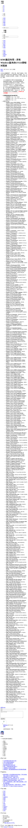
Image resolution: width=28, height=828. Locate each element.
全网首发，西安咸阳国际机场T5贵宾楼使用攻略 (14, 769)
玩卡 (4, 21)
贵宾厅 (5, 809)
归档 (4, 51)
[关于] (3, 6)
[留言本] (3, 10)
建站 (4, 794)
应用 (4, 798)
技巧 (4, 792)
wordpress (5, 796)
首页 (4, 18)
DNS (4, 810)
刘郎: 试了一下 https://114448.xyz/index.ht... (13, 786)
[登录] (3, 11)
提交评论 (3, 718)
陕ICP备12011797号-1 (10, 822)
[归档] (3, 7)
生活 (4, 805)
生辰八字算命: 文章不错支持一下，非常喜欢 (13, 778)
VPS (4, 23)
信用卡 (5, 807)
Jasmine (5, 826)
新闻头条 (5, 725)
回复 (4, 726)
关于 (4, 50)
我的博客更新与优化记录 (9, 765)
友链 (4, 53)
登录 (4, 56)
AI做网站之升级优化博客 (9, 768)
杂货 (4, 25)
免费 (2, 707)
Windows (5, 806)
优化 (4, 803)
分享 (4, 801)
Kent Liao (11, 826)
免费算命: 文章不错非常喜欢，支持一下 (12, 780)
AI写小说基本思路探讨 (8, 762)
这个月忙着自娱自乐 (8, 763)
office (4, 707)
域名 (4, 795)
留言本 (5, 54)
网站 (4, 22)
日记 (4, 19)
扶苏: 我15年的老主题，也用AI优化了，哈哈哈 (14, 784)
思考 (4, 799)
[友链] (3, 8)
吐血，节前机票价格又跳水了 (10, 766)
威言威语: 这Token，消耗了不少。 (11, 777)
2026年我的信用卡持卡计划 (9, 760)
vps (4, 802)
